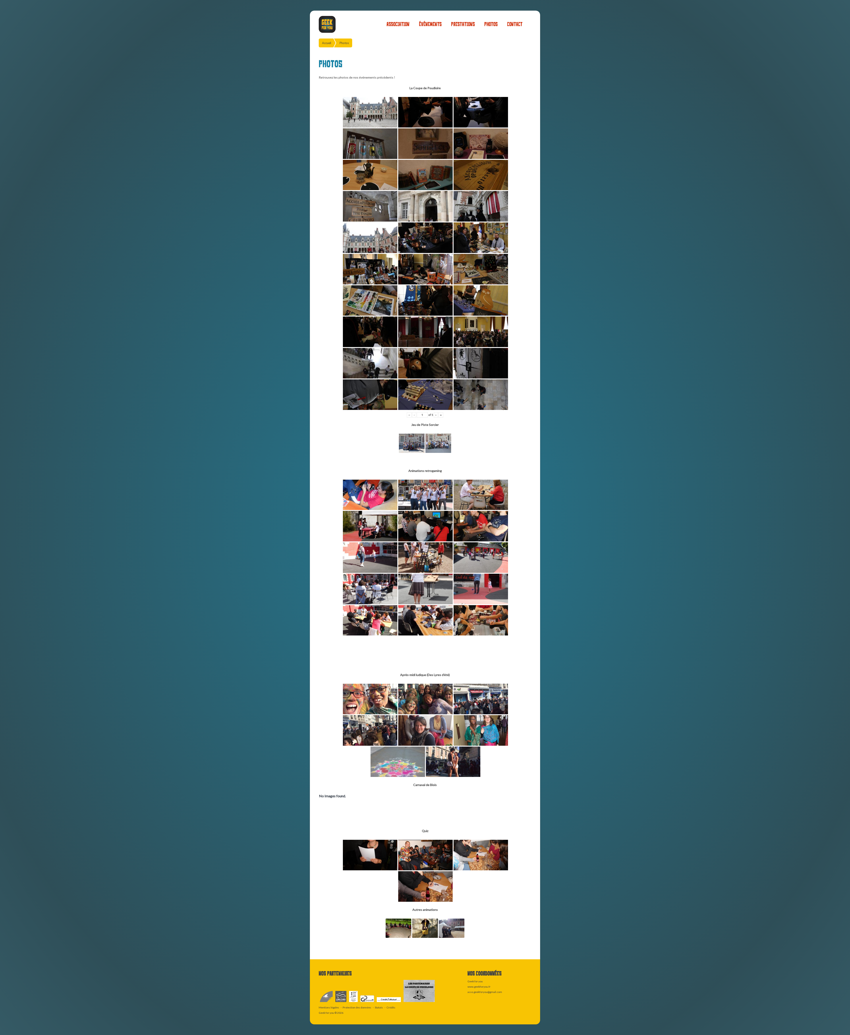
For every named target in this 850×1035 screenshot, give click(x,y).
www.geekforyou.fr (479, 986)
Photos (491, 24)
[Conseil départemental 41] (341, 1002)
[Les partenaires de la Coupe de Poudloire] (419, 1002)
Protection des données (357, 1007)
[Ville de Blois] (326, 1002)
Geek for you (326, 1012)
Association (398, 24)
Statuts (379, 1007)
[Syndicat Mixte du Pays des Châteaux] (367, 1002)
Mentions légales (329, 1007)
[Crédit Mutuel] (389, 1002)
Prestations (463, 24)
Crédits (390, 1007)
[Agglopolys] (353, 1002)
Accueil (326, 43)
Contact (514, 24)
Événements (430, 24)
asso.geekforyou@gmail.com (485, 992)
